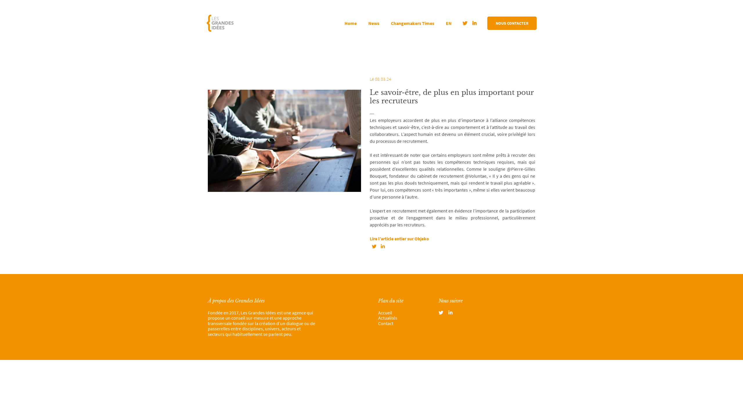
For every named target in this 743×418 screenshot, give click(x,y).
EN (449, 23)
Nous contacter (512, 23)
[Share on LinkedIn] (382, 246)
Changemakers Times (412, 23)
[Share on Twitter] (374, 246)
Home (351, 23)
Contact (385, 323)
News (373, 23)
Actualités (387, 318)
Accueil (385, 313)
